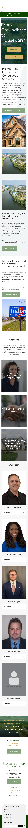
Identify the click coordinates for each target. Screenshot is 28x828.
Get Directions (14, 751)
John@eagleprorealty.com (14, 16)
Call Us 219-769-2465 (14, 13)
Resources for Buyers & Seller (13, 110)
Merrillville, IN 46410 (14, 745)
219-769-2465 (16, 790)
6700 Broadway (14, 743)
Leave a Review (14, 782)
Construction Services (14, 57)
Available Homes (14, 49)
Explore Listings (9, 248)
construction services (14, 89)
